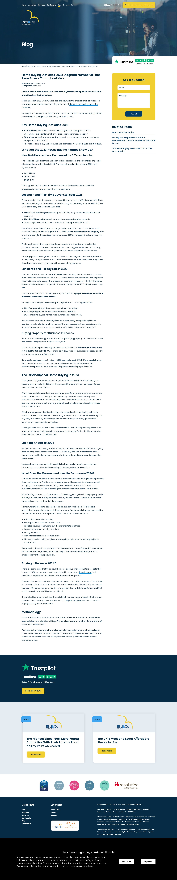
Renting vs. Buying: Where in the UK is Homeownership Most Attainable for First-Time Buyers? (133, 140)
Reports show (85, 572)
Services (41, 5)
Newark (54, 815)
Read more (36, 754)
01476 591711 (112, 5)
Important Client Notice (123, 132)
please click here (84, 866)
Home (24, 5)
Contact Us (68, 5)
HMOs (72, 311)
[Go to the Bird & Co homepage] (30, 18)
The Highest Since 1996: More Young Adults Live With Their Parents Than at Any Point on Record (53, 742)
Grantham (55, 810)
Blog (59, 5)
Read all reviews (33, 691)
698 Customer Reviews (70, 827)
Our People (51, 5)
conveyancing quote (72, 600)
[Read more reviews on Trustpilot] (123, 61)
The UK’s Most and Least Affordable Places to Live (123, 740)
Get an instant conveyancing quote (139, 5)
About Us (32, 5)
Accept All (126, 862)
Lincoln (53, 813)
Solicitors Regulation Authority (138, 832)
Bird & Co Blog (36, 66)
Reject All (148, 862)
